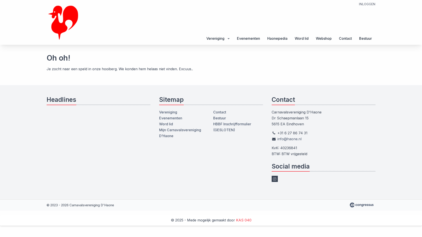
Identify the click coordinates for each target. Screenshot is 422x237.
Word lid (302, 38)
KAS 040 (243, 220)
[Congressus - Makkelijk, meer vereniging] (361, 205)
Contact (345, 38)
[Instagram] (275, 179)
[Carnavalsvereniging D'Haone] (63, 22)
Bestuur (365, 38)
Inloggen (367, 4)
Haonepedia (277, 38)
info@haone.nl (289, 139)
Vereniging (215, 38)
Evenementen (248, 38)
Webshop (324, 38)
